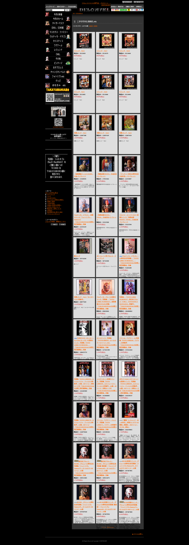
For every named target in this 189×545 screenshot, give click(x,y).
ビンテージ (58, 63)
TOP (74, 13)
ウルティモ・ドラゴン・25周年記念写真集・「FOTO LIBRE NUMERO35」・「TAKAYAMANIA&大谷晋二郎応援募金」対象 (129, 260)
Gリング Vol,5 (79, 92)
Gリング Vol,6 (102, 92)
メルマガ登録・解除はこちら (55, 221)
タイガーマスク (58, 23)
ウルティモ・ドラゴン (58, 36)
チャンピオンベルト (58, 72)
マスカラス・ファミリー (58, 32)
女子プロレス (58, 67)
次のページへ (110, 527)
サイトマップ (51, 194)
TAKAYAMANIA (58, 89)
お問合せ (49, 210)
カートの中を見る (51, 193)
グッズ (58, 81)
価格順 (91, 26)
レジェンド (58, 50)
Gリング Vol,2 (79, 51)
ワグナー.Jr (58, 45)
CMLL (58, 54)
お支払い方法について (53, 207)
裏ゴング (77, 256)
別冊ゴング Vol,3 (103, 133)
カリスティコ (58, 41)
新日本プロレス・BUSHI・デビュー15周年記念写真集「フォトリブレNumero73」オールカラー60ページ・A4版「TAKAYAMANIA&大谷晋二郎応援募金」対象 (84, 468)
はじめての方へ (51, 198)
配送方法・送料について (54, 208)
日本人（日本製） (58, 27)
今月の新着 (58, 14)
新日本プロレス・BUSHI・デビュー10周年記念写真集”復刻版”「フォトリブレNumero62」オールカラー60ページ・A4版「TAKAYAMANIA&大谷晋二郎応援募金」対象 (107, 468)
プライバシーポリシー (53, 214)
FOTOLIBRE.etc (79, 13)
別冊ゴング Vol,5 (125, 133)
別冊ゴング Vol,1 (80, 133)
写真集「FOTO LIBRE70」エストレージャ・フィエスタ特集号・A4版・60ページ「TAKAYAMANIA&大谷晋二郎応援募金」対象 (84, 424)
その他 (58, 58)
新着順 (95, 26)
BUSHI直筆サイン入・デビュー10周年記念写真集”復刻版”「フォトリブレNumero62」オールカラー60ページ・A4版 (107, 506)
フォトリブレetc (58, 76)
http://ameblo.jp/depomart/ (58, 126)
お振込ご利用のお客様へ (54, 205)
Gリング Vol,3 (102, 51)
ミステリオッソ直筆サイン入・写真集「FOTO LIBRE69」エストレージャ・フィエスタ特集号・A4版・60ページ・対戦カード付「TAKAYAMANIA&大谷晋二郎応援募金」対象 (107, 386)
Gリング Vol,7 (124, 92)
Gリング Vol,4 (124, 51)
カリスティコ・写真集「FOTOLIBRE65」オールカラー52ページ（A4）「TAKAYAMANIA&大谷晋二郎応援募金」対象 (107, 342)
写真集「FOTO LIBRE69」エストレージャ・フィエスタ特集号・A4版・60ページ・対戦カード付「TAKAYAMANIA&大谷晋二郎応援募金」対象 (84, 383)
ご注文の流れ (51, 203)
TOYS (58, 85)
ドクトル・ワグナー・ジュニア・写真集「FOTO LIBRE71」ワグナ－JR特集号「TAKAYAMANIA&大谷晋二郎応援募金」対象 (107, 424)
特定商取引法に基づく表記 (55, 212)
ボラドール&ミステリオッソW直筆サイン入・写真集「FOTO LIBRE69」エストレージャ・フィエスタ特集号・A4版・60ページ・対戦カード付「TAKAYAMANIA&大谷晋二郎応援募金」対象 (129, 386)
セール (58, 19)
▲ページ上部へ (137, 534)
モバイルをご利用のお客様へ (55, 199)
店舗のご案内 (51, 201)
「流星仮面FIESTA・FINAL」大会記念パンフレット (106, 217)
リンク (49, 196)
